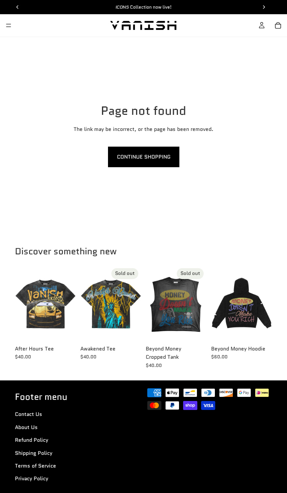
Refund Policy (31, 440)
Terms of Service (35, 465)
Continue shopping (143, 156)
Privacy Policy (31, 479)
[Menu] (8, 25)
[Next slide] (67, 303)
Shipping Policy (33, 453)
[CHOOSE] (64, 330)
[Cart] (278, 25)
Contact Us (28, 414)
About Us (26, 427)
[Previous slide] (23, 303)
